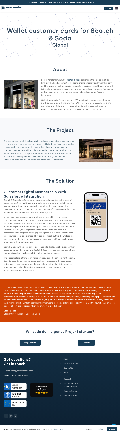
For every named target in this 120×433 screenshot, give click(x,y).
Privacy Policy (58, 429)
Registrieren (30, 342)
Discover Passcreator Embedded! (79, 2)
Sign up (108, 8)
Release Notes (70, 391)
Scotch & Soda (73, 80)
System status (70, 395)
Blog (66, 372)
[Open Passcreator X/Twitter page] (11, 416)
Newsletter (69, 368)
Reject (100, 429)
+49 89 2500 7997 (19, 375)
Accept (112, 429)
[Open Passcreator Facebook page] (6, 416)
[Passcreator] (41, 390)
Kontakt (86, 342)
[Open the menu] (117, 8)
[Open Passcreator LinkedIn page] (15, 416)
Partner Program (71, 363)
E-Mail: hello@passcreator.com (18, 371)
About (66, 359)
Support (67, 379)
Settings (89, 429)
